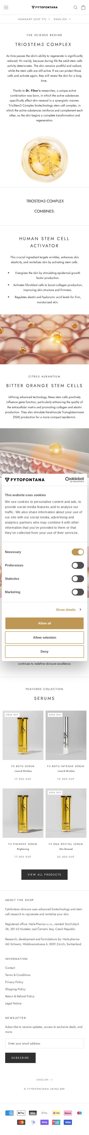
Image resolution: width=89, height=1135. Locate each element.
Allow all (44, 623)
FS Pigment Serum (22, 844)
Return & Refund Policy (19, 996)
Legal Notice (13, 1003)
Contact (10, 968)
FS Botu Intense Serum (65, 766)
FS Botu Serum (23, 766)
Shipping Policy (15, 989)
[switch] (78, 565)
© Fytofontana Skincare (44, 1089)
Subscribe (20, 1058)
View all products (45, 875)
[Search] (76, 7)
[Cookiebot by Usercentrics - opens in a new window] (65, 480)
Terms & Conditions (17, 975)
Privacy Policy (14, 982)
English (60, 19)
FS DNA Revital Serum (66, 844)
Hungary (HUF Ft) (32, 19)
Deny (44, 651)
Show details (66, 609)
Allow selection (44, 637)
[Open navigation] (6, 7)
